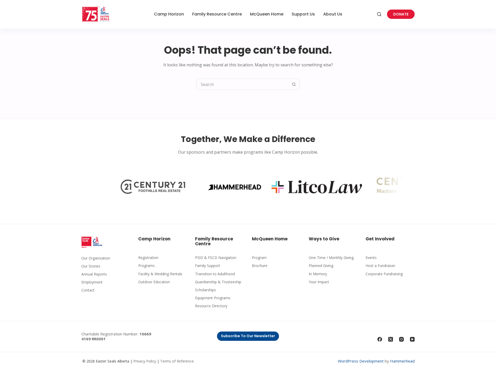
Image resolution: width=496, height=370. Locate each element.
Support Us (303, 14)
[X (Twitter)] (390, 339)
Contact (88, 290)
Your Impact (319, 281)
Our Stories (90, 266)
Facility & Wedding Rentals (160, 273)
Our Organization (95, 258)
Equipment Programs (212, 297)
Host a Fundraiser (380, 265)
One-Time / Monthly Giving (331, 257)
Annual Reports (94, 274)
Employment (92, 282)
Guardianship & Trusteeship (218, 281)
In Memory (318, 273)
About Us (332, 14)
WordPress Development (361, 361)
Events (371, 257)
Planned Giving (321, 265)
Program (259, 257)
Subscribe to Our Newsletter (248, 335)
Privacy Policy (144, 361)
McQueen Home (266, 14)
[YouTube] (412, 339)
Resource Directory (211, 305)
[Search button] (294, 84)
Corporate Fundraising (384, 273)
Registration (148, 257)
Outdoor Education (154, 281)
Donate (400, 14)
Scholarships (205, 289)
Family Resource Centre (217, 14)
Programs (146, 265)
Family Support (207, 265)
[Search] (379, 14)
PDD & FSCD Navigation (215, 257)
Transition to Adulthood (215, 273)
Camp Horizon (169, 14)
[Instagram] (401, 339)
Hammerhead (402, 361)
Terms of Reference (177, 361)
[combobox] (243, 84)
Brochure (259, 265)
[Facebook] (379, 339)
